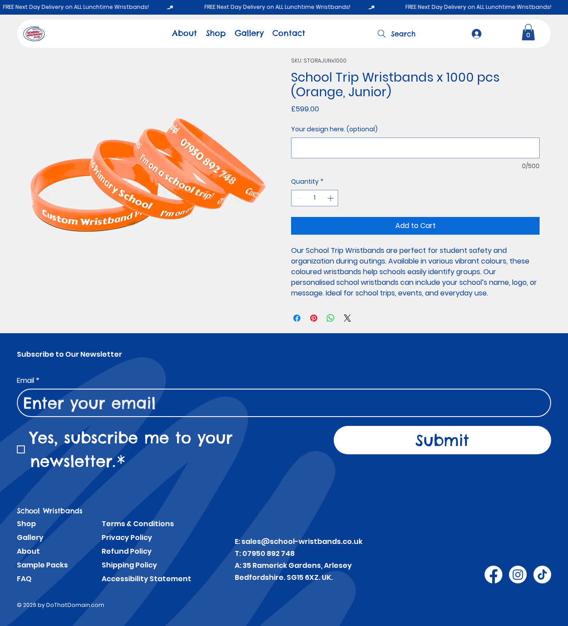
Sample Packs (42, 565)
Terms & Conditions (138, 524)
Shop (26, 524)
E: (238, 541)
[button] (528, 32)
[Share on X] (347, 318)
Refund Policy (127, 551)
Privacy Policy (127, 537)
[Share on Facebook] (297, 318)
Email (28, 380)
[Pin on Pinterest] (313, 318)
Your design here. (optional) (334, 129)
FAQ (24, 579)
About (28, 551)
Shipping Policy (129, 565)
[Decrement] (298, 198)
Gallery (30, 537)
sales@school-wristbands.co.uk (302, 541)
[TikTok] (542, 574)
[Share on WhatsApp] (330, 318)
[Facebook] (493, 574)
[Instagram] (518, 574)
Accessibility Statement (146, 579)
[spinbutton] (315, 198)
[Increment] (331, 198)
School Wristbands (50, 510)
